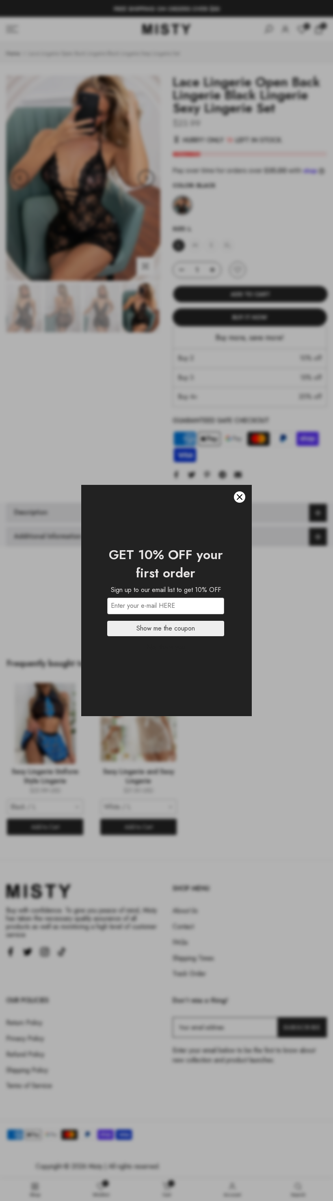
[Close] (239, 497)
